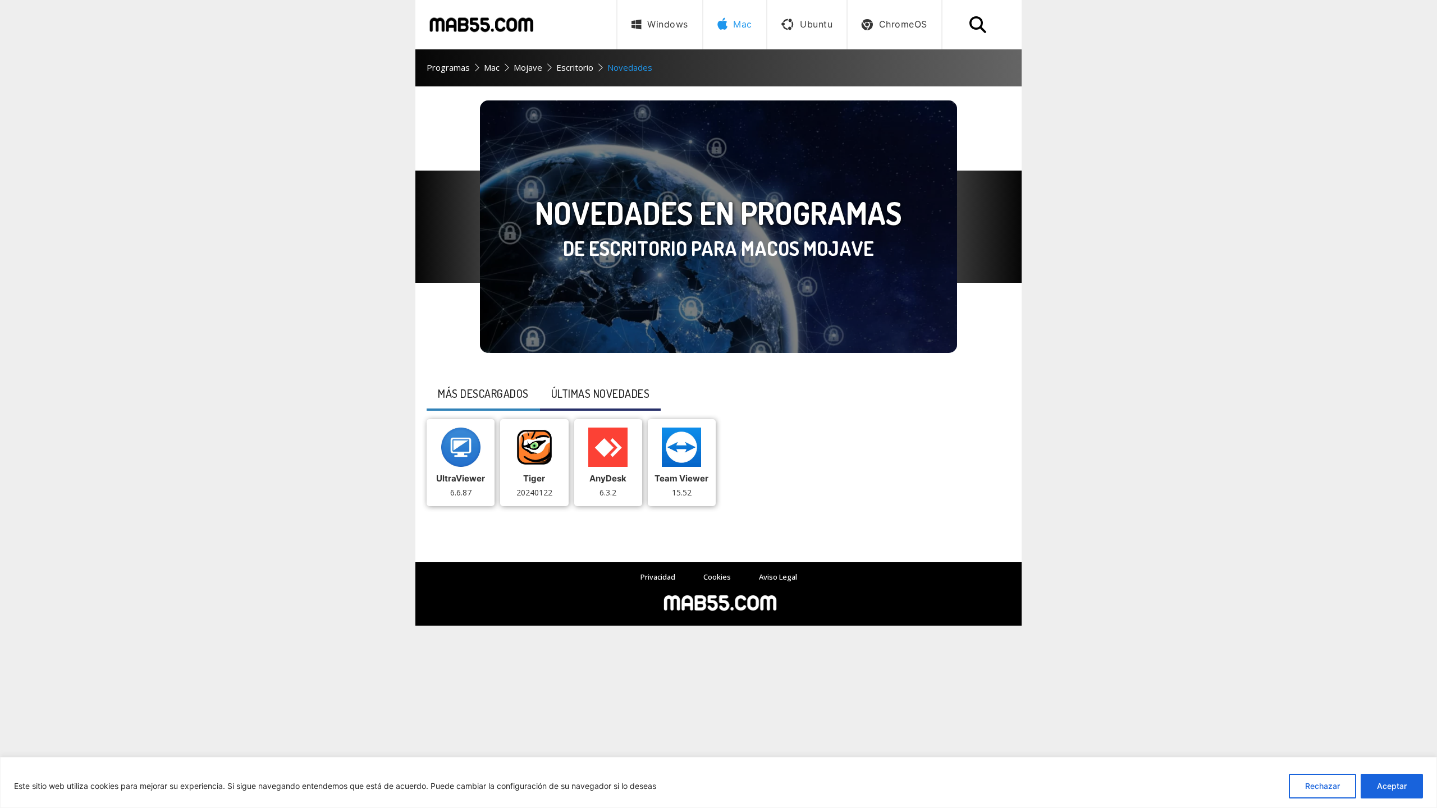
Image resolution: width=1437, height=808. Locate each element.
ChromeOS (903, 24)
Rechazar (1322, 786)
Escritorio (574, 67)
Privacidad (657, 577)
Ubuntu (816, 24)
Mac (492, 67)
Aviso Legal (778, 577)
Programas (448, 67)
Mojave (528, 67)
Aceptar (1392, 786)
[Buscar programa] (978, 24)
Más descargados (483, 393)
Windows (667, 24)
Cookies (717, 577)
